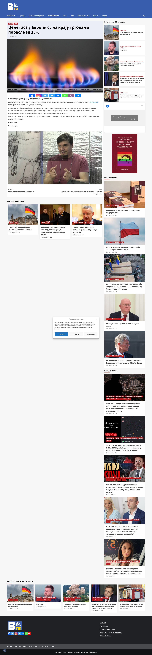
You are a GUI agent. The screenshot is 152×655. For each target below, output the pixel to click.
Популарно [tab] (120, 22)
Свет (64, 16)
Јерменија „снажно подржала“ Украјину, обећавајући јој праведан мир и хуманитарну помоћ (53, 231)
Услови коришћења (107, 629)
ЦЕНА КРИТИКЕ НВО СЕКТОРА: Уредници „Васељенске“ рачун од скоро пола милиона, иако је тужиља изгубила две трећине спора (124, 571)
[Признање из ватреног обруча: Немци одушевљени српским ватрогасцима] (111, 94)
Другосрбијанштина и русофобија (134, 396)
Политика (118, 399)
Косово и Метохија (110, 480)
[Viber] (71, 95)
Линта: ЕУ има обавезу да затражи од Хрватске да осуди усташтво (85, 230)
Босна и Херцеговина (125, 76)
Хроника (126, 93)
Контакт (103, 623)
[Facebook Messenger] (78, 95)
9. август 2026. (110, 495)
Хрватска (91, 222)
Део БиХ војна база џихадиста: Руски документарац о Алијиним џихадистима (81, 191)
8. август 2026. (110, 536)
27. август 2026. (13, 232)
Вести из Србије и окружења (111, 632)
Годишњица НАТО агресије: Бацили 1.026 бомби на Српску (130, 65)
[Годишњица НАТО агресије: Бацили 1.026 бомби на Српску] (111, 63)
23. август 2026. (110, 413)
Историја (122, 46)
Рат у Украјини (115, 205)
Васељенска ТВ (120, 396)
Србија (22, 16)
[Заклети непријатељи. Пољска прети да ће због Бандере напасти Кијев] (124, 231)
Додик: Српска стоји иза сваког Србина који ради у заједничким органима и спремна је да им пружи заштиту (132, 80)
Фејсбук (9, 646)
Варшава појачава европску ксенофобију (21, 190)
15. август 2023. (13, 36)
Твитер (15, 646)
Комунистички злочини (130, 46)
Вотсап (41, 646)
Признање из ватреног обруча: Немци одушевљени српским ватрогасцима (131, 96)
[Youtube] (29, 633)
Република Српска (138, 62)
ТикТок (52, 646)
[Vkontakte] (58, 95)
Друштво (136, 519)
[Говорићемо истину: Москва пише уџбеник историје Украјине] (124, 194)
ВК (36, 646)
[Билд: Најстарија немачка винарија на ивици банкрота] (111, 32)
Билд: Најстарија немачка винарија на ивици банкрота (20, 228)
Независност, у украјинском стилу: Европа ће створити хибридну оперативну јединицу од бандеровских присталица (124, 286)
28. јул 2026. (109, 576)
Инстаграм (22, 646)
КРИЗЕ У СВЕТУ (53, 16)
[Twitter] (45, 95)
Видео (117, 438)
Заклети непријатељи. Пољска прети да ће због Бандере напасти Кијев (123, 248)
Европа (11, 23)
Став (72, 16)
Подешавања (90, 334)
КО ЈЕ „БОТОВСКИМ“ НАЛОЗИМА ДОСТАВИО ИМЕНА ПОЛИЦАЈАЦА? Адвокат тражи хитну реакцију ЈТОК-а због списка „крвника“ (123, 448)
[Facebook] (32, 95)
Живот (95, 16)
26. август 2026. (45, 237)
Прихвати (61, 334)
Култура (139, 46)
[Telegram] (52, 95)
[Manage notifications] (4, 650)
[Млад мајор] (111, 48)
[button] (96, 319)
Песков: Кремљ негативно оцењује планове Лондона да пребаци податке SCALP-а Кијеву (124, 361)
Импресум (104, 626)
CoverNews (84, 652)
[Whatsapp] (65, 95)
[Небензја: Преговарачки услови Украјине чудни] (124, 307)
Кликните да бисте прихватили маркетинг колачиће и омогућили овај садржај (55, 157)
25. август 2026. (110, 291)
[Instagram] (39, 95)
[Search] (144, 15)
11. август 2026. (110, 453)
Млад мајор (123, 50)
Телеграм (31, 646)
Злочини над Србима (36, 16)
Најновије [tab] (110, 22)
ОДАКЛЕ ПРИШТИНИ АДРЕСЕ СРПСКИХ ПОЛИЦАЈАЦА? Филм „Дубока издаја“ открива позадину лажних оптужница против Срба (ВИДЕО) (124, 488)
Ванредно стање (110, 396)
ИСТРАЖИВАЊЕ (110, 399)
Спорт (104, 16)
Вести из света (105, 636)
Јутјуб (46, 646)
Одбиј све (76, 334)
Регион (81, 222)
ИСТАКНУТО (11, 16)
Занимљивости (83, 16)
